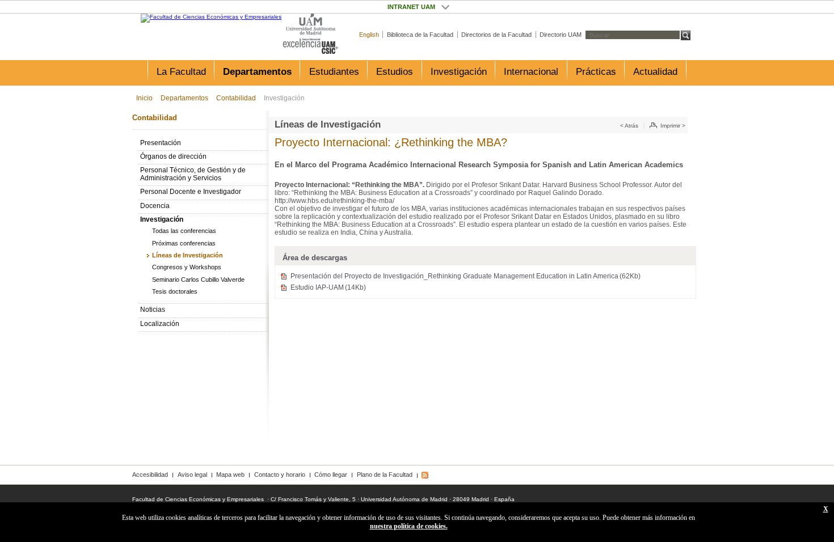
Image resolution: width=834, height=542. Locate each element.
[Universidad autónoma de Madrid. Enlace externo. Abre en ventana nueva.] (310, 25)
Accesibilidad (150, 474)
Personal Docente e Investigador (190, 192)
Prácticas (596, 71)
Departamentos (257, 71)
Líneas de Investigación (187, 255)
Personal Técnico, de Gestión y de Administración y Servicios (193, 174)
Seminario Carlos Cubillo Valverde (198, 279)
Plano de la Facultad (384, 474)
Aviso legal (192, 474)
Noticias (152, 310)
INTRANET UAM (445, 7)
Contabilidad (236, 98)
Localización (159, 324)
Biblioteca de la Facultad (420, 34)
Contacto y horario (279, 474)
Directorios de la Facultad (496, 34)
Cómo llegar (330, 474)
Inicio (144, 98)
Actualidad (655, 71)
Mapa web (230, 474)
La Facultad (181, 71)
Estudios (394, 71)
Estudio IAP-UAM (328, 287)
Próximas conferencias (184, 243)
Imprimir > (672, 125)
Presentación (160, 143)
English (369, 34)
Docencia (155, 206)
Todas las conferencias (184, 230)
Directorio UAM (561, 34)
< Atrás (629, 125)
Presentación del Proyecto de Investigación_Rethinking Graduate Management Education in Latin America (465, 276)
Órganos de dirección (173, 156)
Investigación (459, 71)
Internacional (531, 71)
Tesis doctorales (174, 291)
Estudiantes (334, 71)
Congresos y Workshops (186, 267)
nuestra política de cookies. (409, 526)
